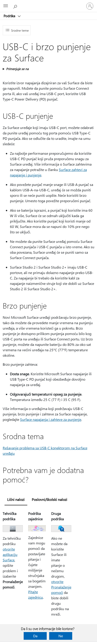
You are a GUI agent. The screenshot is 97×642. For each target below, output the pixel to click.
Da (35, 635)
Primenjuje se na (17, 69)
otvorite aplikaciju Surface (10, 554)
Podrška (10, 16)
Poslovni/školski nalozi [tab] (49, 499)
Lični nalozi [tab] (16, 499)
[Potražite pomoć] (16, 5)
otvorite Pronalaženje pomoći (61, 587)
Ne (60, 635)
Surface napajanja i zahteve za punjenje (50, 419)
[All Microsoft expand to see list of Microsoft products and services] (5, 6)
